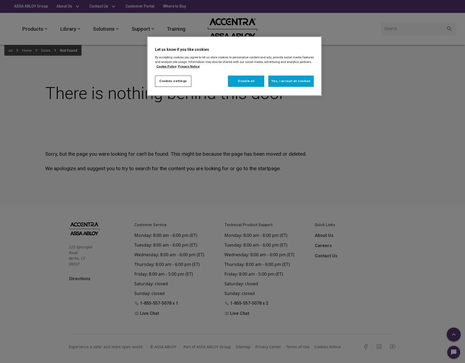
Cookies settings (173, 81)
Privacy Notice (189, 66)
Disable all (246, 81)
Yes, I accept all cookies (291, 81)
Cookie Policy (166, 66)
